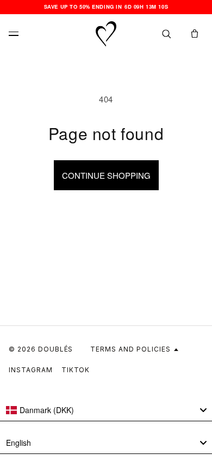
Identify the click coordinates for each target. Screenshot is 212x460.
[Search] (166, 34)
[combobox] (106, 410)
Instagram (31, 370)
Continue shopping (106, 175)
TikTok (75, 370)
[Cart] (194, 34)
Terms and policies (130, 349)
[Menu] (17, 34)
